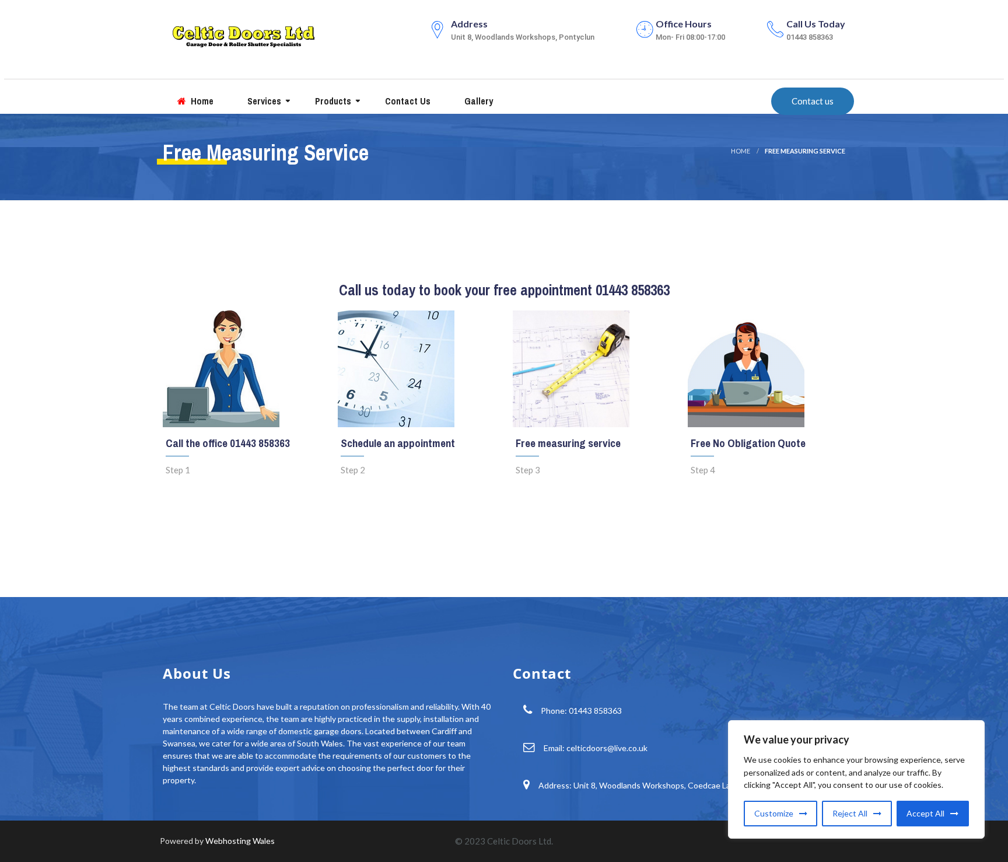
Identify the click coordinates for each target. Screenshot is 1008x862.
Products (332, 101)
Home (201, 101)
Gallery (477, 101)
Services (263, 101)
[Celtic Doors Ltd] (243, 34)
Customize (773, 813)
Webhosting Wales (240, 841)
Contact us (406, 101)
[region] (856, 779)
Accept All (925, 813)
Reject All (849, 813)
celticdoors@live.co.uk (607, 748)
